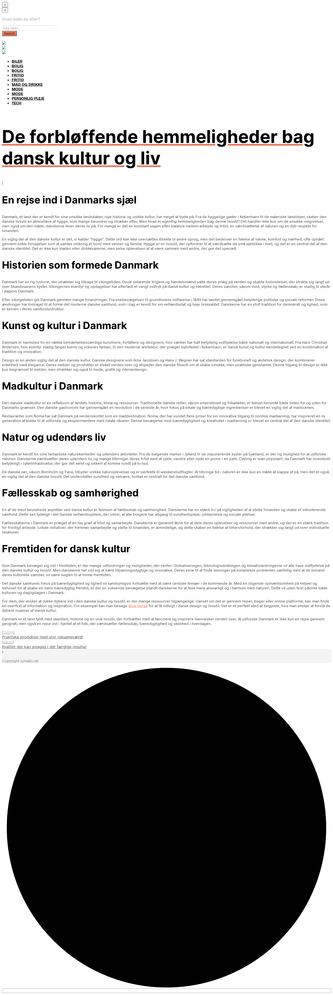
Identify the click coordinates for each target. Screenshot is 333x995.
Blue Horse (138, 605)
